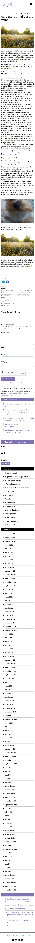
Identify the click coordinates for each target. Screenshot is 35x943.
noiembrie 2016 (10, 842)
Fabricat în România (12, 484)
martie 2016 (9, 871)
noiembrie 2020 (10, 667)
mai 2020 (8, 690)
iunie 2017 (8, 816)
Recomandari (10, 506)
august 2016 (9, 853)
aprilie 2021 (9, 649)
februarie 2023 (10, 567)
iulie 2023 (8, 549)
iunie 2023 (9, 552)
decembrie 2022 (10, 575)
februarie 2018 (10, 786)
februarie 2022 (10, 612)
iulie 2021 (8, 638)
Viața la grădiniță (11, 521)
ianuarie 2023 (10, 571)
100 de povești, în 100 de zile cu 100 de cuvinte (25, 291)
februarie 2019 (10, 745)
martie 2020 (9, 697)
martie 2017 (9, 827)
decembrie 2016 (10, 838)
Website (4, 362)
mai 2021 (8, 645)
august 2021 (9, 634)
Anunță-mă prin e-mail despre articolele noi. (17, 388)
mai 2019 (8, 734)
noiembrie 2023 (10, 538)
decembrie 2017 (10, 793)
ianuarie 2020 (10, 704)
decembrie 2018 (10, 753)
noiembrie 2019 (10, 712)
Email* (3, 453)
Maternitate (9, 495)
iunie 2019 (8, 730)
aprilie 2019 (9, 738)
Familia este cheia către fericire (17, 488)
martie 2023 (9, 564)
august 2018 (9, 768)
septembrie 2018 (11, 764)
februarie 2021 (10, 656)
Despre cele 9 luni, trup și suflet (16, 477)
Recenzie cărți (10, 503)
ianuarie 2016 (10, 879)
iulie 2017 (8, 812)
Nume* (3, 446)
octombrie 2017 (10, 801)
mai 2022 (8, 601)
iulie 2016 (8, 857)
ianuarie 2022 (10, 615)
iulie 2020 (8, 682)
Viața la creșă (10, 517)
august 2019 (9, 723)
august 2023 (9, 545)
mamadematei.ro (24, 935)
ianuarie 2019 (10, 749)
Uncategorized (10, 514)
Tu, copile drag (5, 300)
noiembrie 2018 (10, 756)
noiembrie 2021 (10, 623)
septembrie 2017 (11, 805)
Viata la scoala (10, 525)
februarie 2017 (10, 831)
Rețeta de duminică (12, 510)
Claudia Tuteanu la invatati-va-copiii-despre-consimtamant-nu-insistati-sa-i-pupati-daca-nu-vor (19, 914)
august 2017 (9, 808)
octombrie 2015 (10, 890)
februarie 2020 (10, 701)
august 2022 (9, 589)
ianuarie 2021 (10, 660)
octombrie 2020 (10, 671)
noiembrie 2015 (10, 886)
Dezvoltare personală (13, 480)
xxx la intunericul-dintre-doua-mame (19, 905)
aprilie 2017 (9, 823)
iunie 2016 (8, 860)
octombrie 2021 (10, 627)
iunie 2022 (9, 597)
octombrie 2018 (10, 760)
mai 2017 (8, 819)
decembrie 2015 (10, 882)
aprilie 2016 (9, 868)
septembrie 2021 (11, 630)
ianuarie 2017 (10, 834)
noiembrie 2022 (10, 578)
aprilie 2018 (9, 779)
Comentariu (5, 332)
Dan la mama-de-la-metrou (15, 909)
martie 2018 (9, 782)
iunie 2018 (8, 771)
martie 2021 (9, 653)
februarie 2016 (10, 875)
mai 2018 (8, 775)
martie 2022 (9, 608)
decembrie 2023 (10, 534)
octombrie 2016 (10, 845)
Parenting (8, 499)
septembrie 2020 (11, 675)
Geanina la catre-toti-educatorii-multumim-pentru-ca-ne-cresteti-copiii (17, 923)
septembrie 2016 (11, 849)
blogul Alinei (7, 262)
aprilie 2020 (9, 693)
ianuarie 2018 (10, 790)
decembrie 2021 (10, 619)
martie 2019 (9, 742)
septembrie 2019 (11, 719)
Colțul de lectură (11, 473)
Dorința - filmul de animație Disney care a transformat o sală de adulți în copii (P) (18, 412)
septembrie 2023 (11, 541)
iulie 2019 (8, 727)
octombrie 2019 (10, 716)
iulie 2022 (8, 593)
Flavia (19, 51)
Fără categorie (10, 491)
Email (3, 355)
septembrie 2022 (11, 586)
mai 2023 (8, 556)
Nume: (4, 347)
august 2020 (9, 678)
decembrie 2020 (10, 664)
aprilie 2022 (9, 604)
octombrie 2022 (10, 582)
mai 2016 (8, 864)
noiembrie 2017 (10, 797)
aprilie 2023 (9, 560)
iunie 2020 (9, 686)
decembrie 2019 (10, 708)
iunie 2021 (8, 641)
